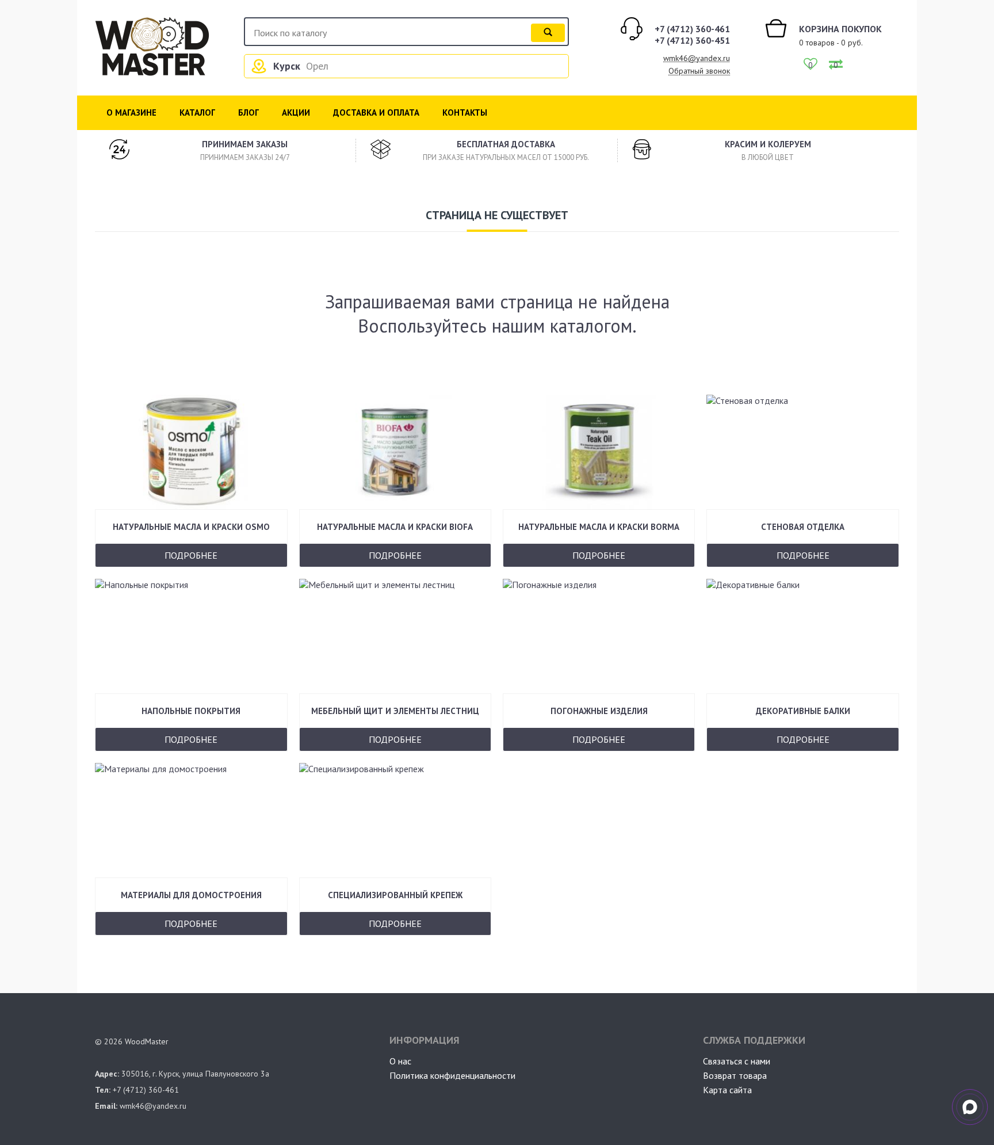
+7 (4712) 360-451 (692, 40)
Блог (248, 112)
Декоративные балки (803, 710)
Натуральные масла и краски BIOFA (395, 526)
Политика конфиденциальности (452, 1075)
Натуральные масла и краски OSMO (191, 526)
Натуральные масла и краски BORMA (598, 526)
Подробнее (191, 555)
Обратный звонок (699, 71)
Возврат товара (735, 1075)
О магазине (131, 112)
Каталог (197, 112)
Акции (296, 112)
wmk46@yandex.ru (696, 58)
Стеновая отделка (802, 526)
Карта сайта (727, 1090)
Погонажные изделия (599, 710)
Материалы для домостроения (191, 895)
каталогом (591, 326)
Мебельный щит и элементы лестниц (395, 710)
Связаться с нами (736, 1061)
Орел (317, 65)
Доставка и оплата (376, 112)
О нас (400, 1061)
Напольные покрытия (191, 710)
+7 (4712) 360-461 (692, 29)
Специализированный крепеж (395, 895)
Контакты (464, 112)
